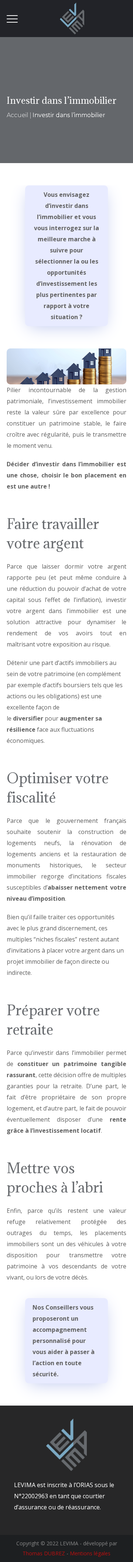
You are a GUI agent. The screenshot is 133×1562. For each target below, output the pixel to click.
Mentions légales (90, 1553)
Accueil (17, 115)
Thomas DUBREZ (44, 1553)
